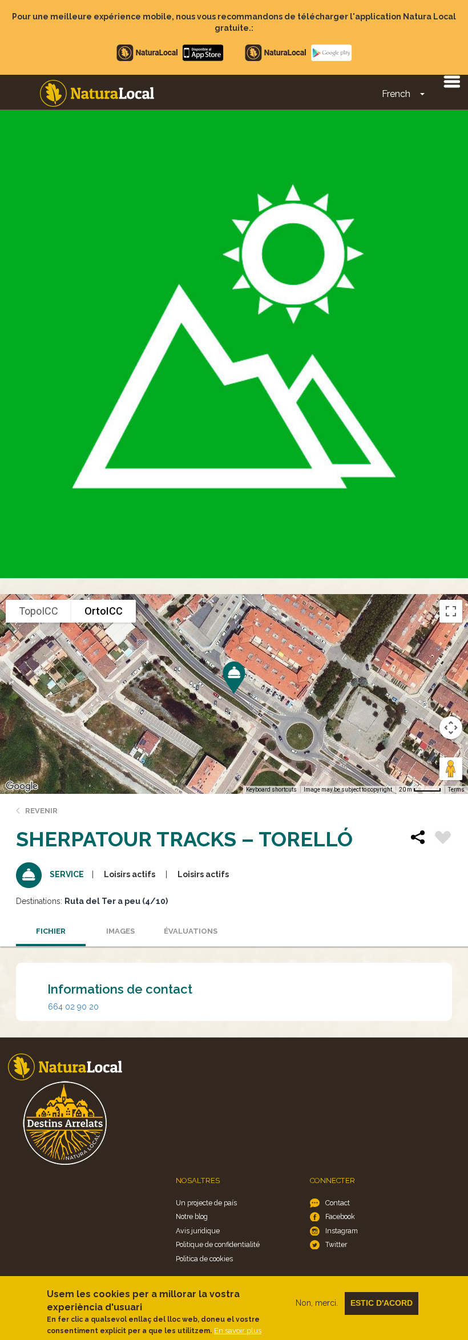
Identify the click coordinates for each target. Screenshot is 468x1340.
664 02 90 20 (73, 1006)
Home (97, 93)
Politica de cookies (204, 1258)
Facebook (340, 1216)
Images (120, 931)
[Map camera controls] (450, 727)
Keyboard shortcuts (271, 789)
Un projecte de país (206, 1202)
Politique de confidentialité (218, 1244)
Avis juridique (198, 1230)
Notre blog (192, 1216)
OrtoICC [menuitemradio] (103, 611)
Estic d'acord (381, 1302)
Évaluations (190, 931)
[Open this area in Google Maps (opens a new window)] (22, 786)
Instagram (341, 1230)
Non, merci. (317, 1302)
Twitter (336, 1244)
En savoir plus (237, 1330)
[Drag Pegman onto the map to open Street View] (450, 768)
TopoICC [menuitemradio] (38, 611)
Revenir (41, 810)
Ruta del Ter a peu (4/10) (116, 901)
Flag (443, 839)
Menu (451, 81)
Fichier (51, 931)
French (396, 93)
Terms (456, 789)
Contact (337, 1202)
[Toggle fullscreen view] (450, 611)
